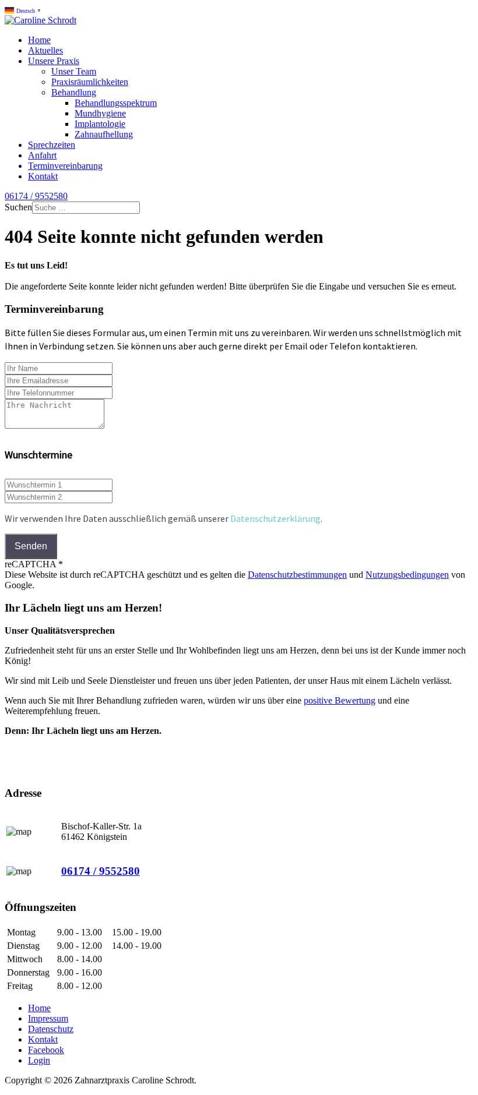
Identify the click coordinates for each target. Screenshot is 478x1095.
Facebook (46, 1050)
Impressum (48, 1018)
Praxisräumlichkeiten (89, 82)
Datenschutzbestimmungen (297, 575)
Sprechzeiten (51, 145)
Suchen (18, 207)
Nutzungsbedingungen (407, 575)
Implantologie (100, 124)
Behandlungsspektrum (116, 103)
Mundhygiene (100, 113)
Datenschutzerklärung (275, 518)
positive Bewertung (339, 700)
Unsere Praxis (53, 61)
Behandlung (73, 92)
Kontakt (43, 176)
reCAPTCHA (34, 564)
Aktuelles (45, 50)
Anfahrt (42, 155)
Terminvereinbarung (65, 166)
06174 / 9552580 (36, 196)
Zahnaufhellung (104, 134)
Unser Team (73, 71)
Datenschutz (50, 1029)
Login (39, 1060)
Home (39, 40)
